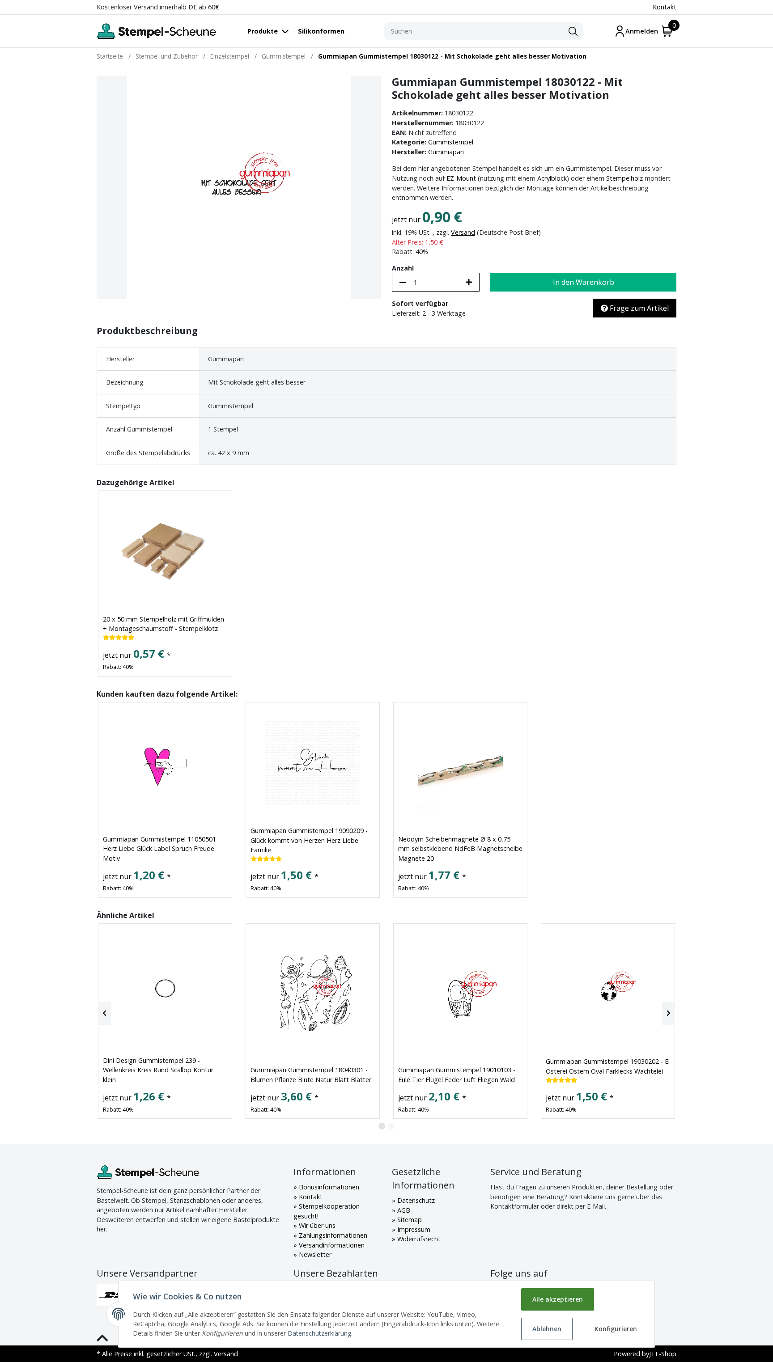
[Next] (668, 1013)
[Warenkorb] (667, 31)
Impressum (412, 1229)
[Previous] (104, 1013)
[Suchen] (573, 31)
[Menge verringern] (402, 282)
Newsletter (314, 1254)
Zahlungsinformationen (332, 1235)
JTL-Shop (662, 1353)
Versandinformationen (331, 1245)
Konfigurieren (616, 1328)
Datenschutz (415, 1200)
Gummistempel (450, 142)
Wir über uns (316, 1225)
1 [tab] (381, 1126)
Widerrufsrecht (418, 1239)
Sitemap (408, 1219)
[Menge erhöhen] (469, 282)
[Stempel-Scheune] (156, 31)
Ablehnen (546, 1328)
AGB (402, 1210)
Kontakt (664, 7)
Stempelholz (624, 178)
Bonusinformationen (328, 1187)
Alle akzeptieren (557, 1299)
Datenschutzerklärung (319, 1333)
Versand (463, 232)
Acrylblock (552, 178)
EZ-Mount (461, 178)
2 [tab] (391, 1126)
